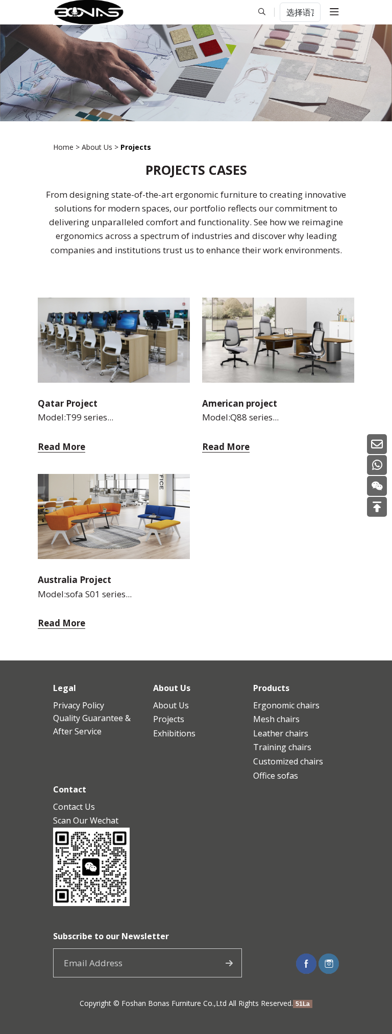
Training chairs (282, 747)
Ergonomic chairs (286, 705)
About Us (97, 147)
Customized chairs (288, 761)
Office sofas (275, 775)
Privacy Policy (78, 705)
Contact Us (74, 806)
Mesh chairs (276, 719)
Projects (168, 719)
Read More (61, 447)
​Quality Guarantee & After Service (92, 724)
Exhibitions (174, 733)
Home (63, 147)
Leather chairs (280, 733)
